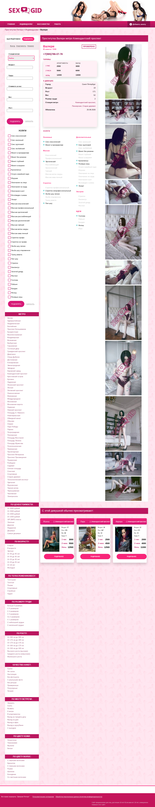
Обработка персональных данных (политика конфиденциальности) (79, 797)
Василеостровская (14, 335)
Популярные (12, 688)
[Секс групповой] (9, 144)
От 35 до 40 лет (13, 554)
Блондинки (11, 774)
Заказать (10, 703)
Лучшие (10, 691)
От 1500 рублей (13, 517)
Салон (9, 669)
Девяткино (11, 354)
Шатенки (10, 771)
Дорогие (10, 525)
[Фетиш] (9, 292)
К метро (10, 711)
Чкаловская (11, 493)
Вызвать (10, 708)
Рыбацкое (11, 463)
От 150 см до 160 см (15, 648)
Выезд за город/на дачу (16, 717)
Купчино (10, 379)
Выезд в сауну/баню (15, 725)
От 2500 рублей (13, 511)
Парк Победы (12, 427)
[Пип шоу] (9, 258)
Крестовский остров (15, 376)
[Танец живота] (9, 254)
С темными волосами (16, 766)
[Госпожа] (9, 279)
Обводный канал (14, 418)
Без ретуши (11, 683)
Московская (12, 402)
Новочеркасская (13, 415)
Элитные (10, 522)
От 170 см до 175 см (15, 643)
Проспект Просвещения (16, 457)
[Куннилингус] (9, 169)
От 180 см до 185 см (15, 637)
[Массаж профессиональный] (9, 207)
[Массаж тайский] (9, 224)
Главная (11, 24)
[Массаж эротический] (9, 211)
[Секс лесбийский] (9, 148)
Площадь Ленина (14, 441)
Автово (10, 318)
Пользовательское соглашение (43, 797)
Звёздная (11, 368)
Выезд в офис (12, 722)
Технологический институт (17, 480)
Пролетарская (13, 452)
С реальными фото (15, 680)
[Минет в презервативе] (9, 152)
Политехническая (14, 446)
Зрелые (10, 551)
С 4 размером (13, 611)
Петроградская (13, 432)
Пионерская (12, 435)
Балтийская (12, 326)
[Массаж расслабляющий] (9, 216)
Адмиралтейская (14, 321)
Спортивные (12, 588)
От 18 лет (11, 565)
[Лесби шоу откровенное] (9, 250)
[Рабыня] (9, 284)
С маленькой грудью (15, 625)
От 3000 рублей (13, 508)
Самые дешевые (14, 533)
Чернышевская (13, 491)
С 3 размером (13, 614)
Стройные (11, 591)
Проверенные (12, 685)
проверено (89, 46)
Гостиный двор (13, 349)
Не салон (11, 671)
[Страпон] (9, 262)
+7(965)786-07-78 (53, 54)
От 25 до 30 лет (13, 559)
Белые (10, 748)
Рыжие (10, 769)
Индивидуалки (26, 24)
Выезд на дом (12, 720)
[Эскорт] (9, 199)
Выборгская (12, 343)
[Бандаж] (9, 288)
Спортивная (12, 474)
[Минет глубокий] (9, 161)
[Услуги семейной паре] (9, 173)
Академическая (13, 323)
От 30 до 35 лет (13, 557)
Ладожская (11, 382)
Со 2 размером (13, 617)
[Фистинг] (9, 275)
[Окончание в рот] (9, 190)
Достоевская (12, 360)
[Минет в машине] (9, 165)
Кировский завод (14, 371)
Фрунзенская (12, 485)
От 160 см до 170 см (15, 645)
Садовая (10, 466)
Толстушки (11, 580)
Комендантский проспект (17, 374)
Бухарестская (12, 332)
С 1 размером (13, 620)
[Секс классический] (9, 135)
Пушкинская (12, 460)
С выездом (11, 728)
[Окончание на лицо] (9, 182)
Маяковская (12, 396)
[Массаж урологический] (9, 220)
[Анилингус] (9, 267)
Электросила (12, 496)
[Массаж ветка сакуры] (9, 228)
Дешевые (11, 531)
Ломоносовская (13, 393)
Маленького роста (14, 657)
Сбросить (29, 121)
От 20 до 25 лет (13, 562)
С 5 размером (13, 608)
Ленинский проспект (15, 385)
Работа (57, 24)
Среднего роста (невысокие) (18, 654)
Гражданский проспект (16, 351)
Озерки (10, 424)
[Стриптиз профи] (9, 237)
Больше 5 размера (14, 606)
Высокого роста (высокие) (17, 651)
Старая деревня (13, 477)
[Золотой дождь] (9, 271)
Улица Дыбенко (13, 357)
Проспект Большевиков (16, 329)
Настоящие (11, 674)
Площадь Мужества (15, 443)
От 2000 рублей (13, 514)
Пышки (10, 585)
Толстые (10, 582)
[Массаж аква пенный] (9, 233)
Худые (9, 594)
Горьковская (12, 346)
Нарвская (11, 407)
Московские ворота (15, 404)
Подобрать (28, 39)
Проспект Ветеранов (15, 454)
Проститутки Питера (14, 30)
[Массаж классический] (9, 203)
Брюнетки (11, 763)
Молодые (11, 568)
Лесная (10, 388)
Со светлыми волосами (16, 777)
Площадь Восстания (15, 438)
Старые (10, 545)
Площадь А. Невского (15, 413)
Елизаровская (12, 363)
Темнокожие (12, 743)
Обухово (10, 421)
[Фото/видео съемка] (9, 194)
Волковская (11, 340)
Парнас (10, 429)
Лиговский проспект (15, 390)
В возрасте (11, 548)
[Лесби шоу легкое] (9, 245)
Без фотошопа (13, 677)
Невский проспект (14, 410)
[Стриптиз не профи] (9, 241)
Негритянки (11, 740)
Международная (13, 399)
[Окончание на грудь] (9, 186)
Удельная (11, 482)
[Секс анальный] (9, 139)
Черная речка (12, 488)
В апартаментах (13, 714)
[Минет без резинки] (9, 156)
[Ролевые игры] (9, 296)
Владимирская (13, 337)
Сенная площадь (14, 468)
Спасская (11, 471)
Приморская (12, 449)
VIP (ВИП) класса (14, 519)
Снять (9, 706)
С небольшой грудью (15, 622)
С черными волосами (15, 760)
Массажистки (43, 24)
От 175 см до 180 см (15, 640)
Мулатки (10, 746)
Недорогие (11, 528)
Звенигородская (13, 365)
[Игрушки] (9, 177)
